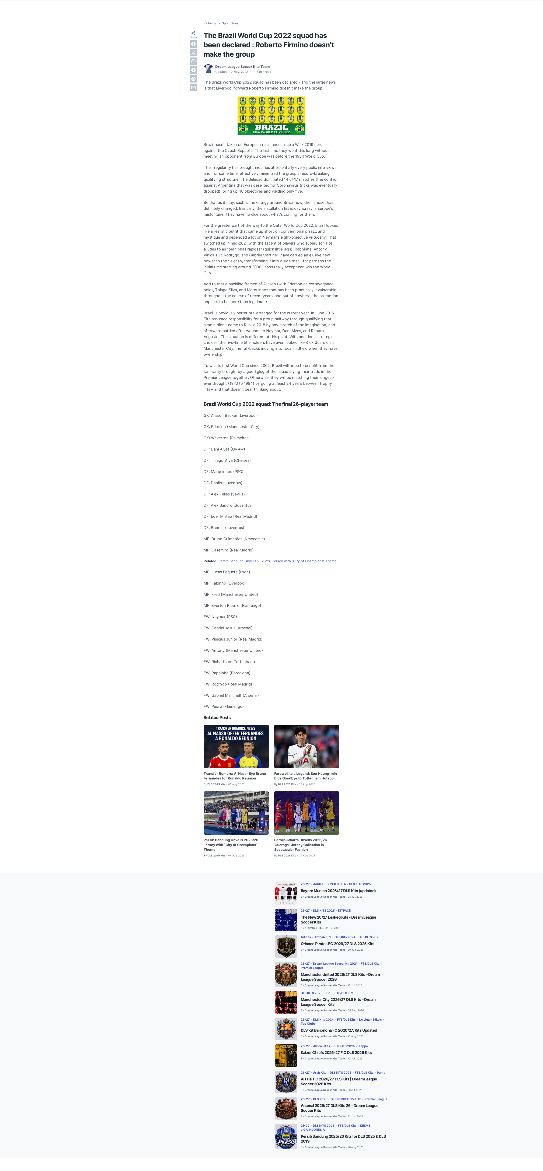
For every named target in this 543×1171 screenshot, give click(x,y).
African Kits (322, 937)
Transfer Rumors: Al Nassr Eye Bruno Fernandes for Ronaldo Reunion (235, 775)
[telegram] (193, 70)
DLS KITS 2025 (360, 884)
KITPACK (344, 910)
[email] (193, 87)
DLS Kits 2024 (345, 937)
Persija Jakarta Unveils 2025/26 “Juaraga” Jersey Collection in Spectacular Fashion (300, 845)
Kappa (363, 1046)
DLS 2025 (320, 1099)
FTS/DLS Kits (370, 963)
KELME (365, 1125)
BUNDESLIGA (336, 884)
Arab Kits (319, 1072)
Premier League (312, 968)
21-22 (305, 1125)
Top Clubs (308, 1023)
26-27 (305, 884)
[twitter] (193, 52)
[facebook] (193, 44)
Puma (381, 1072)
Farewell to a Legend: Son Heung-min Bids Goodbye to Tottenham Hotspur (305, 775)
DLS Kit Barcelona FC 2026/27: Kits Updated (339, 1030)
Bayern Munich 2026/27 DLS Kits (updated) (338, 890)
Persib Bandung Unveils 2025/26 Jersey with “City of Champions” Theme (277, 561)
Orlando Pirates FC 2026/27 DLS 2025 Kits (337, 944)
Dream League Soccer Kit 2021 (335, 963)
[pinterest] (193, 79)
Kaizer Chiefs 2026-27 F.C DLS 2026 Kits (336, 1052)
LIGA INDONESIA (313, 1129)
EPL (328, 993)
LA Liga (364, 1019)
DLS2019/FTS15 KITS (346, 1099)
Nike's (377, 1019)
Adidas (318, 884)
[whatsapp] (193, 61)
